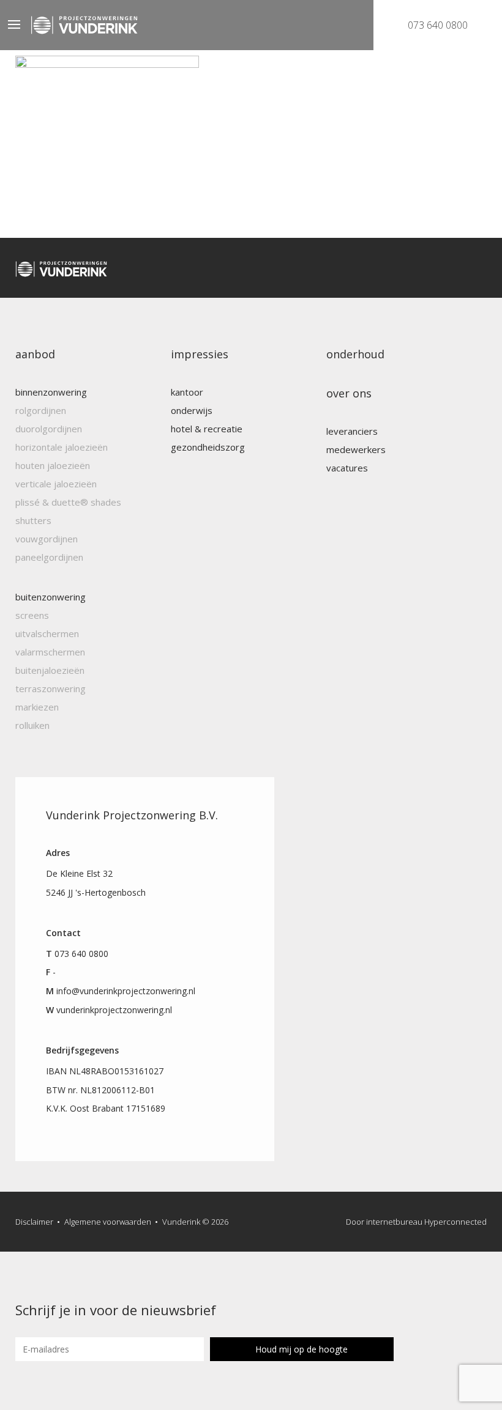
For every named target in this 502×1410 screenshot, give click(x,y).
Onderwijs (191, 410)
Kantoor (187, 392)
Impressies (199, 354)
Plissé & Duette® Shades (68, 502)
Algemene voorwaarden (107, 1221)
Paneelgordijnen (49, 557)
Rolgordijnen (40, 410)
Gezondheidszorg (208, 447)
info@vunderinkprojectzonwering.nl (125, 991)
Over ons (349, 393)
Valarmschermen (50, 652)
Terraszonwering (50, 688)
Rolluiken (32, 725)
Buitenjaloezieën (49, 670)
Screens (32, 615)
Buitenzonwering (50, 597)
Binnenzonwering (51, 392)
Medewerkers (356, 449)
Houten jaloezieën (52, 465)
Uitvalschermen (47, 633)
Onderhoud (355, 354)
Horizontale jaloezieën (61, 447)
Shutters (33, 520)
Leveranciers (352, 431)
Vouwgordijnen (46, 539)
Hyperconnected (455, 1221)
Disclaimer (34, 1221)
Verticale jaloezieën (56, 484)
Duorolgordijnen (48, 429)
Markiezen (37, 707)
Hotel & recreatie (206, 429)
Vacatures (347, 468)
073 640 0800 (438, 25)
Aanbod (35, 354)
